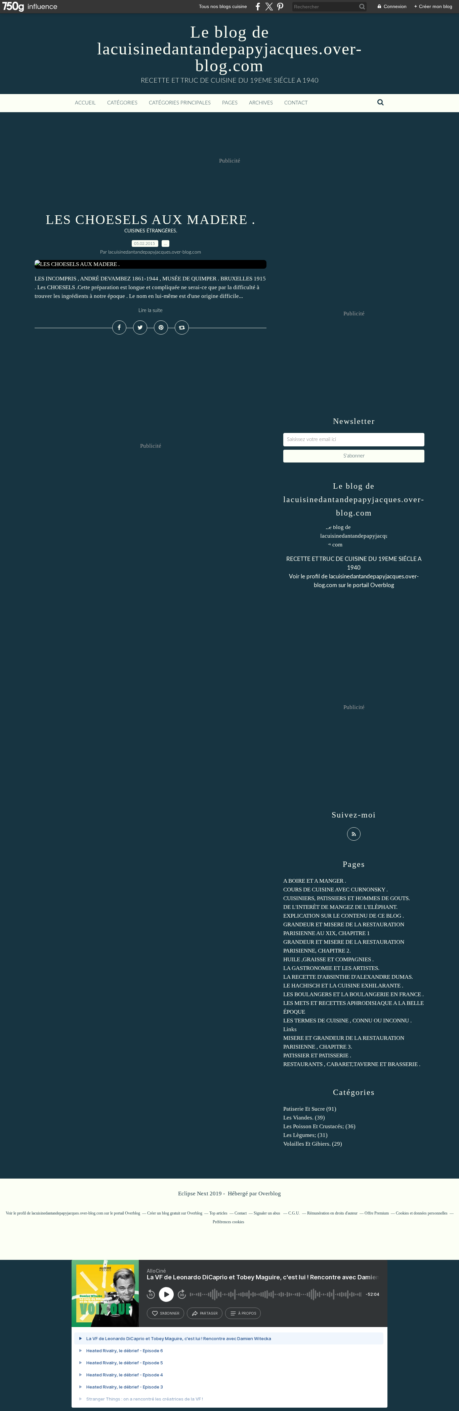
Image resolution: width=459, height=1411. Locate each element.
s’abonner (169, 1313)
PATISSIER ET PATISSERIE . (317, 1055)
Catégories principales (180, 102)
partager (209, 1313)
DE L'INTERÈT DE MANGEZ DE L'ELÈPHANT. (340, 907)
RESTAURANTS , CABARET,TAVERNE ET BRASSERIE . (351, 1064)
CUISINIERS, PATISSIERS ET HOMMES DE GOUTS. (346, 898)
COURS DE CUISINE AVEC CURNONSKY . (335, 889)
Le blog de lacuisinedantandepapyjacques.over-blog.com (229, 49)
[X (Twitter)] (269, 6)
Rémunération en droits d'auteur (332, 1213)
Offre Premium (377, 1213)
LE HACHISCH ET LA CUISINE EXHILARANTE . (343, 985)
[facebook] (258, 6)
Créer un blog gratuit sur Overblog (174, 1213)
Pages (230, 102)
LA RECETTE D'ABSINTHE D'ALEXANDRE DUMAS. (348, 977)
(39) (304, 1117)
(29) (312, 1144)
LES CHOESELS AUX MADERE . (151, 219)
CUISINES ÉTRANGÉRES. (150, 231)
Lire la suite (150, 310)
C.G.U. (294, 1213)
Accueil (85, 102)
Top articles (218, 1213)
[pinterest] (280, 6)
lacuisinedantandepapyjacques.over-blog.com (67, 1213)
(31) (305, 1135)
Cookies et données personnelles (422, 1213)
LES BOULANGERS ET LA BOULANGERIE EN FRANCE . (353, 994)
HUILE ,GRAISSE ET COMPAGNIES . (328, 959)
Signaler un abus (267, 1213)
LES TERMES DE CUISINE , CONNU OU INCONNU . (347, 1020)
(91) (309, 1109)
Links (290, 1029)
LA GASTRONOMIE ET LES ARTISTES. (331, 968)
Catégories (122, 102)
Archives (261, 102)
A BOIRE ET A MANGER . (314, 881)
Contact (296, 102)
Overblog (269, 1193)
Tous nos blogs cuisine (223, 6)
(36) (319, 1126)
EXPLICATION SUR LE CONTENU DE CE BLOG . (343, 916)
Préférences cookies (228, 1222)
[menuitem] (85, 103)
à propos (247, 1313)
